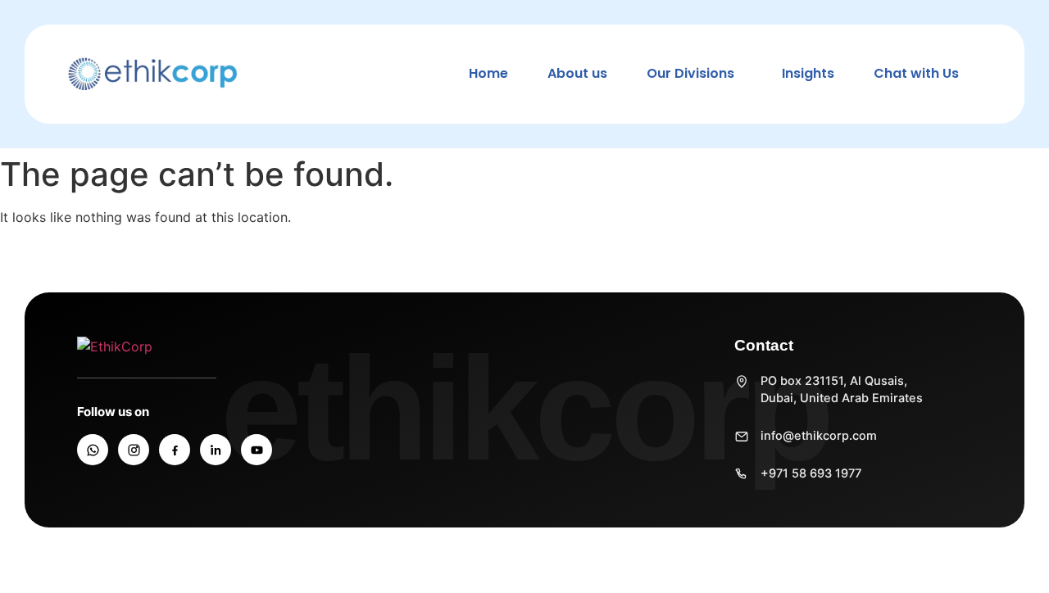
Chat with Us (916, 73)
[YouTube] (256, 449)
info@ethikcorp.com (819, 435)
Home (488, 73)
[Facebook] (174, 449)
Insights (808, 73)
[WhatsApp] (92, 449)
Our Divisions (690, 73)
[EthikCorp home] (179, 346)
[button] (694, 74)
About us (577, 73)
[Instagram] (133, 449)
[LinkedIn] (215, 449)
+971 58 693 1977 (811, 473)
